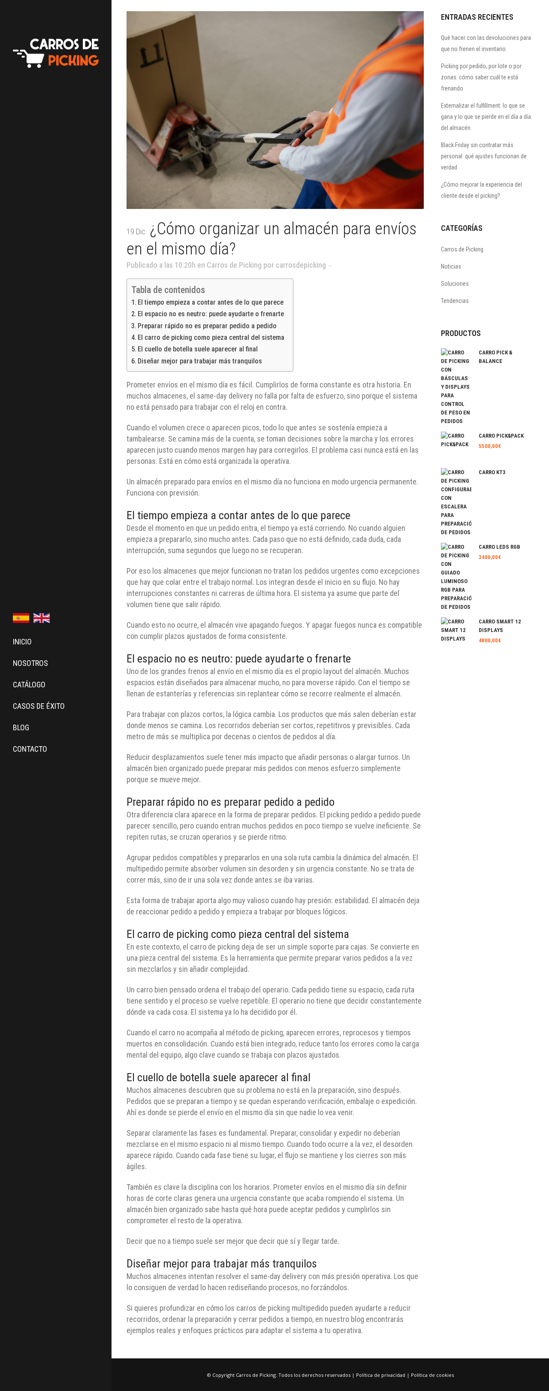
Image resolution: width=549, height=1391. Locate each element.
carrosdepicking (301, 264)
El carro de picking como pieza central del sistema (211, 337)
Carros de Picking (234, 264)
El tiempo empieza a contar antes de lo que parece (211, 302)
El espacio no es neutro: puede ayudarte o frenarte (211, 314)
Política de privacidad (380, 1375)
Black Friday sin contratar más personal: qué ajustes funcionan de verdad (484, 156)
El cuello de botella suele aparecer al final (198, 349)
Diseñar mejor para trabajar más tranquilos (200, 361)
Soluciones (455, 283)
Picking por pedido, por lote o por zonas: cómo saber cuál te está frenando (481, 77)
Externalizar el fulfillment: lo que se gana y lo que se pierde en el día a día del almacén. (486, 116)
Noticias (451, 266)
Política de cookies (432, 1375)
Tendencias (455, 300)
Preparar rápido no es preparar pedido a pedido (207, 326)
